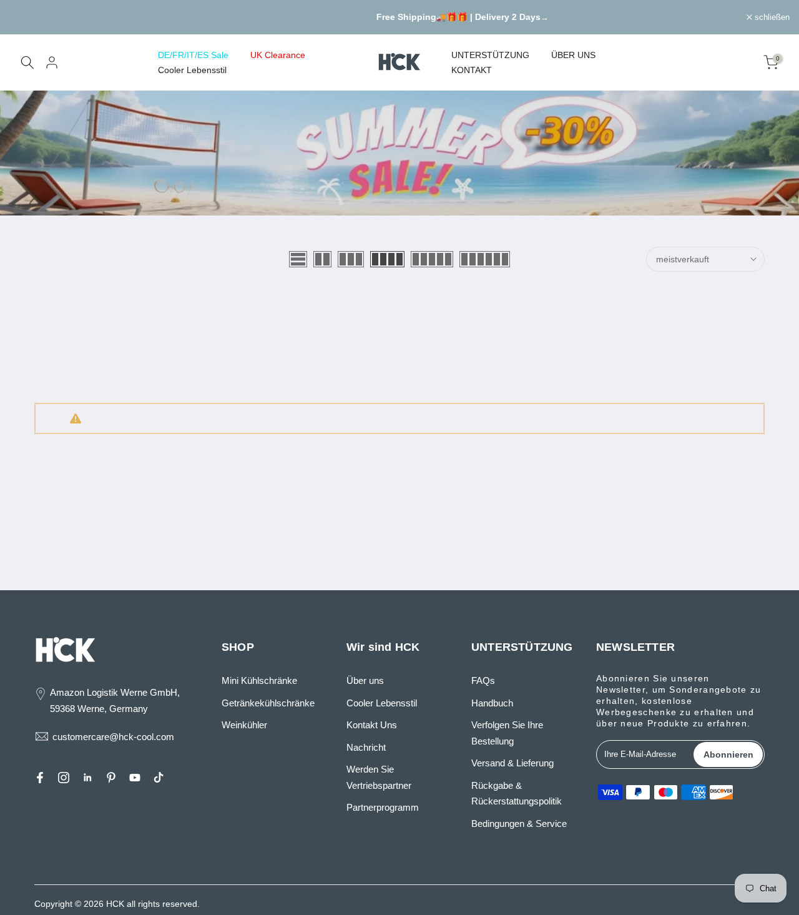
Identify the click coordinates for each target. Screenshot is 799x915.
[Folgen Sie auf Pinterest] (111, 777)
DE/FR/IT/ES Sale (193, 55)
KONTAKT (471, 70)
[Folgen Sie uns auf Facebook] (40, 777)
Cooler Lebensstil (192, 70)
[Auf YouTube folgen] (134, 777)
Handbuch (492, 703)
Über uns (365, 680)
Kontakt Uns (371, 725)
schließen (33, 17)
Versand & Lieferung (512, 763)
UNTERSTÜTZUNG (490, 55)
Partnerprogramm (382, 807)
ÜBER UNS (573, 55)
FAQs (483, 680)
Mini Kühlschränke (259, 680)
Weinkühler (244, 725)
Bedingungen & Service (519, 823)
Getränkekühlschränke (268, 703)
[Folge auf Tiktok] (158, 777)
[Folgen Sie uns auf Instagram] (63, 777)
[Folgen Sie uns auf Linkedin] (87, 777)
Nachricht (366, 747)
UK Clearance (277, 55)
